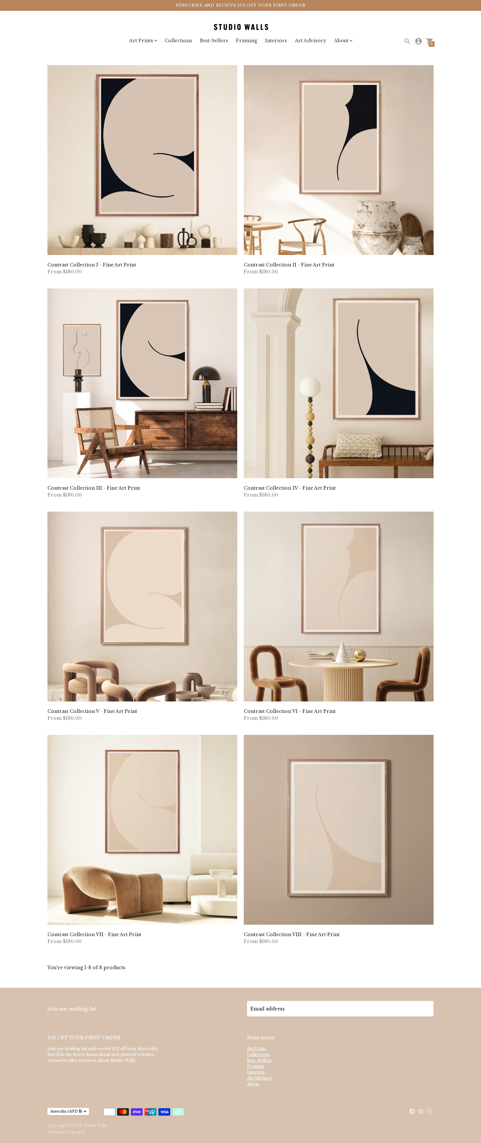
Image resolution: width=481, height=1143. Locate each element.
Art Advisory (310, 41)
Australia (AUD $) (66, 1111)
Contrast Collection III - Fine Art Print (93, 488)
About (253, 1083)
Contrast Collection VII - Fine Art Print (94, 934)
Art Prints (256, 1048)
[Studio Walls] (240, 27)
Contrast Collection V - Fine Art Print (92, 711)
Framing (246, 41)
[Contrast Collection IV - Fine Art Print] (339, 383)
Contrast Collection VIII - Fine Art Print (292, 934)
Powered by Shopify (66, 1132)
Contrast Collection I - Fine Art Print (91, 265)
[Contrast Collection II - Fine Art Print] (339, 160)
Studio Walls (96, 1125)
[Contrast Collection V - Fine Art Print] (142, 606)
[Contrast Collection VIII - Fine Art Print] (339, 830)
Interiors (276, 41)
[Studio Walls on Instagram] (429, 1111)
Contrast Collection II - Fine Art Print (289, 265)
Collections (178, 41)
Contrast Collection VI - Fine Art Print (290, 711)
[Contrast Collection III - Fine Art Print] (142, 383)
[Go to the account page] (418, 41)
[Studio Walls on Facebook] (412, 1111)
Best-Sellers (214, 41)
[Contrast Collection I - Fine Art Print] (142, 160)
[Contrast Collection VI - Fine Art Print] (339, 606)
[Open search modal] (407, 41)
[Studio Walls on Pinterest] (420, 1111)
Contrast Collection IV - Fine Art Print (290, 488)
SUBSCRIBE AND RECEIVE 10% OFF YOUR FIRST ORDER (240, 5)
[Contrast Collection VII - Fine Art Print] (142, 830)
